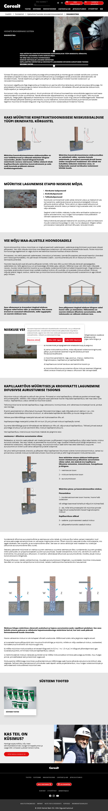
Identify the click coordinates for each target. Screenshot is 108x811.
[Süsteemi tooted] (20, 701)
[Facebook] (50, 796)
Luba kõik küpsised (73, 340)
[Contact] (62, 3)
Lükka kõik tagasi (55, 340)
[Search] (35, 5)
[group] (54, 702)
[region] (54, 334)
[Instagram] (53, 795)
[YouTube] (57, 795)
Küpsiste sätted (33, 340)
